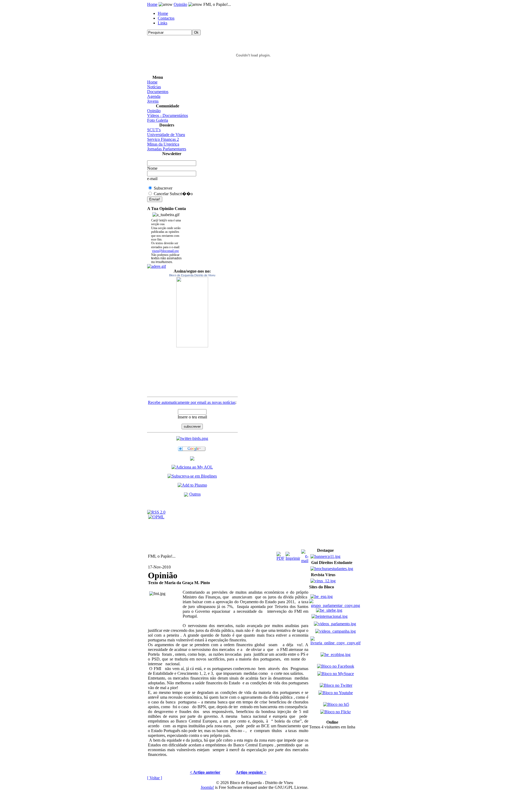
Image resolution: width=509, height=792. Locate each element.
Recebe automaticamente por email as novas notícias (191, 402)
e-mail (152, 178)
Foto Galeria (157, 120)
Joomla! (207, 787)
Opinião (180, 4)
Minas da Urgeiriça (163, 144)
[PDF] (280, 555)
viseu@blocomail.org (165, 251)
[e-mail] (304, 555)
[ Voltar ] (154, 778)
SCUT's (154, 130)
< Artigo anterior (205, 772)
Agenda (153, 96)
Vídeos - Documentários (167, 115)
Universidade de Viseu (166, 134)
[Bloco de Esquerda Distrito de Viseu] (192, 312)
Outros (195, 494)
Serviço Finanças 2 (163, 139)
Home (152, 4)
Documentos (157, 91)
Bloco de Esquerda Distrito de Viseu (192, 275)
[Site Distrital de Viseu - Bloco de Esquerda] (192, 459)
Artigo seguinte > (251, 772)
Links (162, 23)
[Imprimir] (293, 555)
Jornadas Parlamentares (166, 149)
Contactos (166, 18)
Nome (152, 168)
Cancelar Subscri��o (173, 193)
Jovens (153, 101)
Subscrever (163, 188)
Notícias (154, 87)
